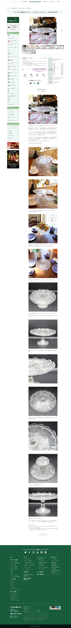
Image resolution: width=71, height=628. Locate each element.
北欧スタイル (13, 598)
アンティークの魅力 (27, 560)
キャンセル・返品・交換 (44, 567)
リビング (12, 580)
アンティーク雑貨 (14, 568)
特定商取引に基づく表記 (56, 570)
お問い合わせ (54, 572)
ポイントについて (42, 568)
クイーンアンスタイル (14, 596)
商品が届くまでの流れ (43, 562)
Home (8, 8)
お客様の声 (26, 571)
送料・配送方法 (40, 574)
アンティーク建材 (14, 566)
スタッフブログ (27, 569)
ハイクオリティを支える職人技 (29, 566)
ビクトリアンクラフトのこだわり (28, 575)
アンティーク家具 (14, 561)
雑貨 (11, 569)
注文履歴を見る (54, 565)
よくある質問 (40, 571)
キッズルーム (13, 587)
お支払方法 (41, 565)
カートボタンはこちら (42, 534)
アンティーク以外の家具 (15, 563)
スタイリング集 (27, 567)
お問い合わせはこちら (39, 71)
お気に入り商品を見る (55, 567)
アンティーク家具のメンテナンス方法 (29, 563)
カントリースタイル (14, 593)
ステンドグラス (13, 564)
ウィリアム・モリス (14, 574)
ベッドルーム (13, 585)
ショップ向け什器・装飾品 (15, 576)
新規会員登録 (54, 562)
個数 (23, 69)
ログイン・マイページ (55, 560)
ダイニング (13, 582)
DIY (11, 573)
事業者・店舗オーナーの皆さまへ (28, 579)
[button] (62, 30)
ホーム (11, 557)
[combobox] (16, 2)
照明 (11, 571)
